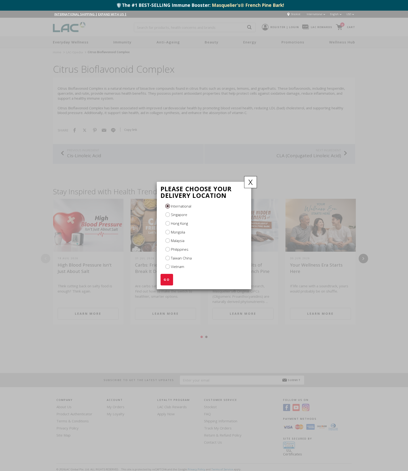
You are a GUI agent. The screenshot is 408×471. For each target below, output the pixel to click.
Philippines (179, 249)
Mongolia (178, 232)
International (181, 206)
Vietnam (177, 266)
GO (167, 279)
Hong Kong (179, 223)
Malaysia (177, 240)
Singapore (179, 214)
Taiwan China (181, 258)
